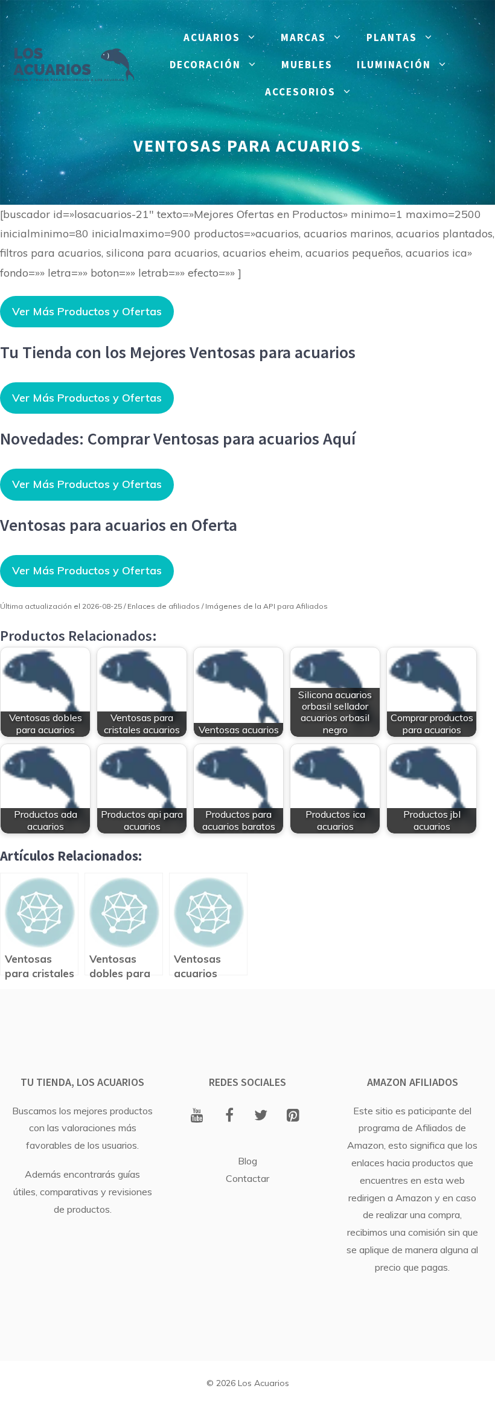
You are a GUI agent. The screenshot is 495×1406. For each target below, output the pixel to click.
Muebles (307, 64)
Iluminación (394, 64)
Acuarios (212, 37)
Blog (247, 1161)
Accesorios (300, 91)
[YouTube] (197, 1116)
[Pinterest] (293, 1116)
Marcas (303, 37)
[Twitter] (261, 1116)
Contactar (247, 1178)
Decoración (205, 64)
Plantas (391, 37)
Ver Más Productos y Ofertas (87, 311)
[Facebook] (229, 1116)
